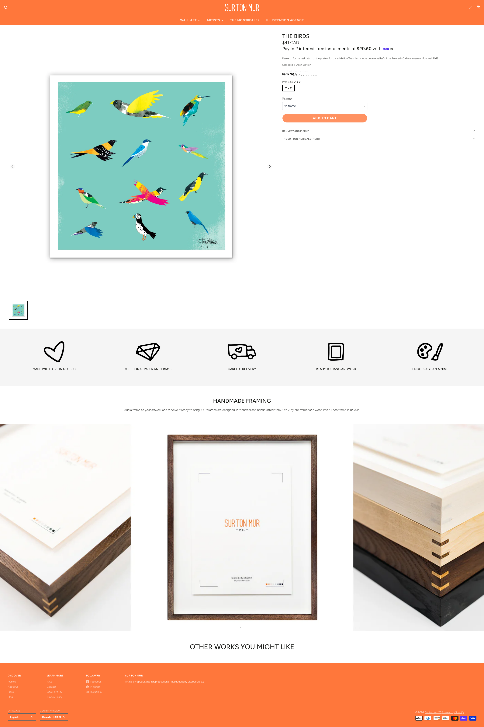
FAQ (49, 681)
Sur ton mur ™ (433, 712)
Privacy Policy (54, 696)
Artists (213, 20)
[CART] (478, 7)
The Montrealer (245, 20)
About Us (13, 686)
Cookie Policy (54, 691)
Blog (10, 696)
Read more (289, 74)
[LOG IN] (470, 7)
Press (11, 691)
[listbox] (324, 106)
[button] (240, 627)
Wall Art (188, 20)
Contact (51, 686)
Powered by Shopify (452, 712)
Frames (12, 681)
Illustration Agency (285, 20)
